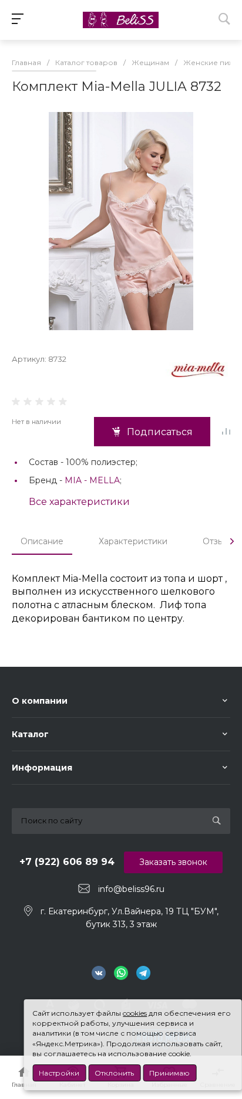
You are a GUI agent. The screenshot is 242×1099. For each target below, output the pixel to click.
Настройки (59, 1073)
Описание (42, 541)
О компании (40, 701)
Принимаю (169, 1073)
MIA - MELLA (92, 480)
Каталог (30, 734)
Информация (42, 767)
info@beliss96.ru (131, 889)
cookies (135, 1013)
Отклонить (114, 1073)
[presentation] (232, 541)
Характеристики (133, 541)
